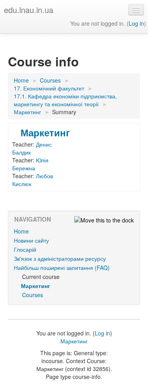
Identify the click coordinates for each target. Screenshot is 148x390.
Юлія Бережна (30, 164)
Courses (32, 295)
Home (21, 231)
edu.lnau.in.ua (28, 9)
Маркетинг (45, 132)
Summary (64, 112)
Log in (136, 23)
